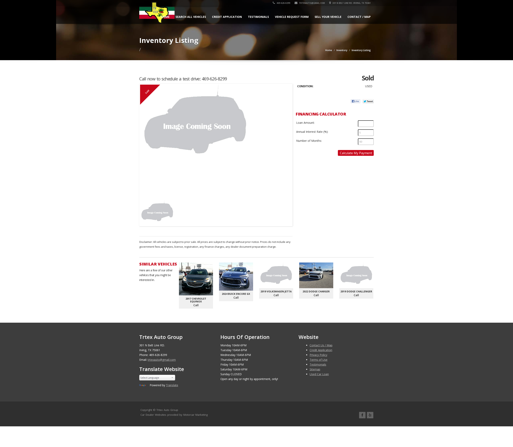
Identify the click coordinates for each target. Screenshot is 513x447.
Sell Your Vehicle (328, 17)
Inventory (341, 50)
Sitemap (315, 369)
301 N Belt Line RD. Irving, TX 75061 (351, 3)
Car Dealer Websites (153, 415)
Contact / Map (359, 17)
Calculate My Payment (356, 153)
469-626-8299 (283, 3)
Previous (144, 211)
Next (288, 211)
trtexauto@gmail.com (311, 3)
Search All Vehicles (191, 17)
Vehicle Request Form (292, 17)
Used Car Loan (319, 374)
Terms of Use (318, 360)
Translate (172, 385)
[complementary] (501, 435)
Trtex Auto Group (167, 410)
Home (165, 17)
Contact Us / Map (321, 345)
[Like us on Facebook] (362, 415)
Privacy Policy (318, 355)
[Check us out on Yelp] (370, 415)
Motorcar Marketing (195, 415)
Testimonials (258, 17)
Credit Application (227, 17)
